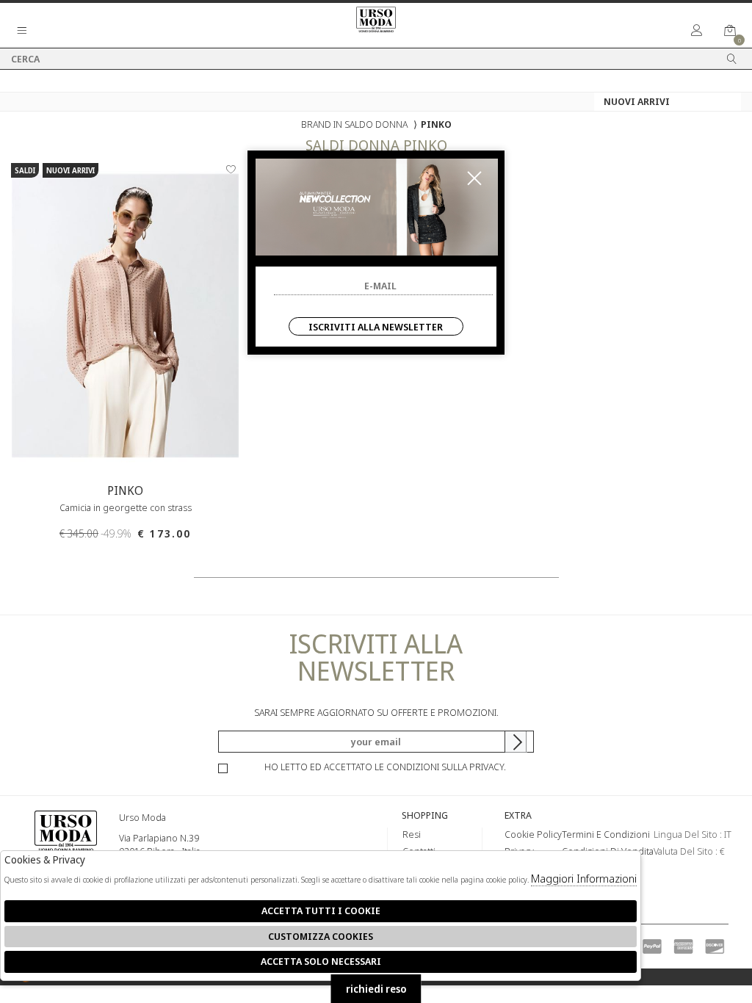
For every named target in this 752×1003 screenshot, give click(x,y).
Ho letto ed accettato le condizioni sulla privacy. (385, 766)
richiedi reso (376, 989)
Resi (411, 834)
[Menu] (22, 31)
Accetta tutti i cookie (320, 910)
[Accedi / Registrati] (697, 31)
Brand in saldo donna (354, 124)
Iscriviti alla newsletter (375, 326)
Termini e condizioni (606, 834)
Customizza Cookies (320, 936)
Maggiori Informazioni (584, 878)
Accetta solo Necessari (321, 961)
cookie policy (533, 834)
